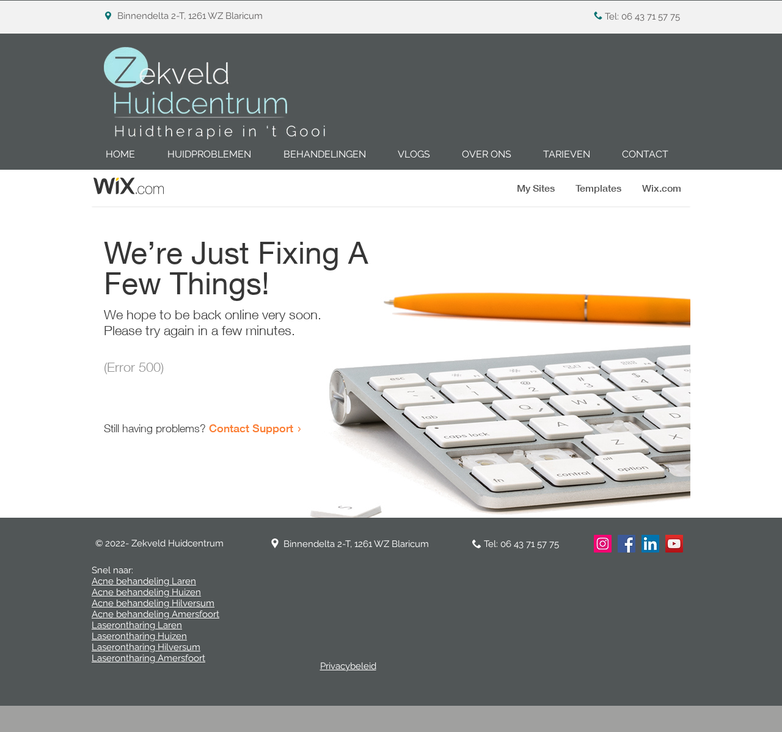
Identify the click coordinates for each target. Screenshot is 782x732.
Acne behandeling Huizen (146, 592)
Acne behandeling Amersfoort (155, 614)
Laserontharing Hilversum (146, 647)
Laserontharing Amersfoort (148, 658)
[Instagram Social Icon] (603, 544)
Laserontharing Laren (137, 625)
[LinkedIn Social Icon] (650, 544)
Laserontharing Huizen (139, 636)
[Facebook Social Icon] (626, 544)
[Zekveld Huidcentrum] (674, 544)
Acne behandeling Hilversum (153, 603)
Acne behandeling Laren (144, 581)
